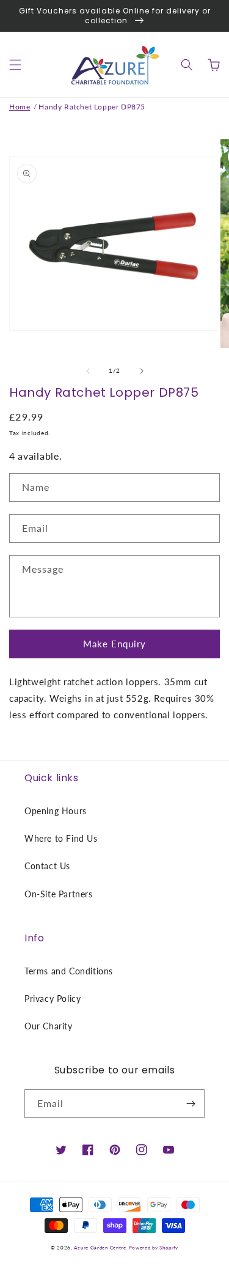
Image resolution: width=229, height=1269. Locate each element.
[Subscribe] (190, 1103)
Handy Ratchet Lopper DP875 (91, 106)
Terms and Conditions (68, 971)
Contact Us (47, 866)
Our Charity (48, 1026)
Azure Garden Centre (100, 1248)
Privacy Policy (52, 998)
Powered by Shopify (154, 1248)
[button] (15, 64)
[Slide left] (88, 371)
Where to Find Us (61, 838)
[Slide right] (141, 371)
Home (19, 106)
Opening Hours (55, 811)
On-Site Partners (58, 894)
